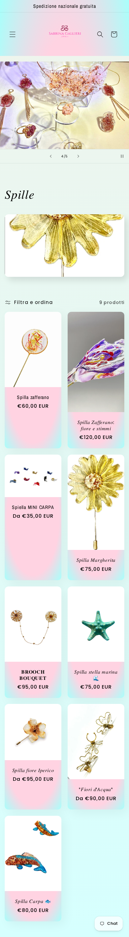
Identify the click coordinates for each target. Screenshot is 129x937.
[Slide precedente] (51, 156)
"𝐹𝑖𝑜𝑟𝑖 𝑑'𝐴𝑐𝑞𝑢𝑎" (96, 790)
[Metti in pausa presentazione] (122, 156)
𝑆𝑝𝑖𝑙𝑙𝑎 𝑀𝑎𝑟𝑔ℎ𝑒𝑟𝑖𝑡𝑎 (96, 560)
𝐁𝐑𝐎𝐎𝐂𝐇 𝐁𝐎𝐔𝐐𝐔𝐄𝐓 (32, 675)
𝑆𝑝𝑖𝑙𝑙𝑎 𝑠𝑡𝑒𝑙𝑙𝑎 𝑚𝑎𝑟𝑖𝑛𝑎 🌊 (96, 675)
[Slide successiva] (78, 156)
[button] (12, 34)
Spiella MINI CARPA (33, 507)
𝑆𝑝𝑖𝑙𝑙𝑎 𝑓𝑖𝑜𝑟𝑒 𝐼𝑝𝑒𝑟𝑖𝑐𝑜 (33, 770)
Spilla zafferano (33, 398)
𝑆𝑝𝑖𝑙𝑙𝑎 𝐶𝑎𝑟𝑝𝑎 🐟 (33, 901)
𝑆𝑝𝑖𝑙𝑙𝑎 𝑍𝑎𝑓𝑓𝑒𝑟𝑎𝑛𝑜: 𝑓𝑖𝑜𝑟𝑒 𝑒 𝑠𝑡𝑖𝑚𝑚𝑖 (96, 425)
